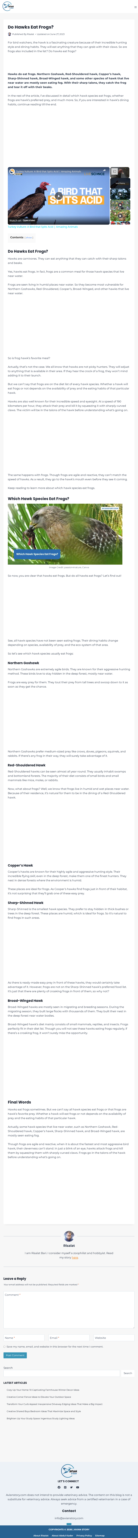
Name (10, 1338)
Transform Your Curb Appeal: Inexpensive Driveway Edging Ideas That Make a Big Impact (55, 1404)
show (29, 237)
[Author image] (9, 34)
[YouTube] (77, 1487)
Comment (12, 1294)
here (75, 1257)
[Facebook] (59, 1487)
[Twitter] (71, 1487)
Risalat (30, 34)
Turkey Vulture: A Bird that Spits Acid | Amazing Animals (48, 171)
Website (100, 1338)
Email (54, 1338)
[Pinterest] (65, 1487)
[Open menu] (135, 7)
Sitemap (100, 1535)
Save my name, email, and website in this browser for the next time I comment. (55, 1346)
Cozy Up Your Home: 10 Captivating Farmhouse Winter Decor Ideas (43, 1390)
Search (8, 1367)
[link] (12, 171)
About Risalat (41, 1535)
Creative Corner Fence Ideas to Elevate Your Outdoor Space (39, 1397)
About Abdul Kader (62, 1535)
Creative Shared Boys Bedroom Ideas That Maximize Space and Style (44, 1411)
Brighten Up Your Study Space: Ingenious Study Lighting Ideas (41, 1418)
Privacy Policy (84, 1535)
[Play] (120, 194)
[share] (104, 170)
